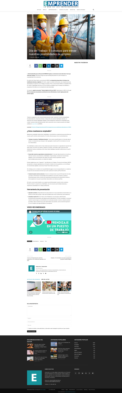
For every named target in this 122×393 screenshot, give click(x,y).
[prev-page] (48, 298)
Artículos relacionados (33, 279)
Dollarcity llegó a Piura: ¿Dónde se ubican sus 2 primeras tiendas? (63, 356)
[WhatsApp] (40, 66)
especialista (34, 123)
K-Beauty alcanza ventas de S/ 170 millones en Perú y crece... (40, 352)
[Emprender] (61, 4)
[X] (44, 66)
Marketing (72, 9)
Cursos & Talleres (63, 9)
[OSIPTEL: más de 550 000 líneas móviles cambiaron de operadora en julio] (64, 286)
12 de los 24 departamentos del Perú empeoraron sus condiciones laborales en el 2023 (51, 127)
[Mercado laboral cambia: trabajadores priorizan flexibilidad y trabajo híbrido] (30, 346)
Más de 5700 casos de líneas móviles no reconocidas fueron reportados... (40, 358)
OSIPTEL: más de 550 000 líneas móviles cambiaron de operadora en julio (64, 293)
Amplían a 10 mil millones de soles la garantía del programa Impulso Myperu (61, 258)
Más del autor (45, 279)
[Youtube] (46, 273)
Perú (46, 241)
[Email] (53, 66)
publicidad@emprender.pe (54, 381)
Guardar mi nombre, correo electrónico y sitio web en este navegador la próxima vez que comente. (49, 328)
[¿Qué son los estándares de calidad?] (54, 344)
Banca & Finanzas (81, 9)
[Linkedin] (49, 66)
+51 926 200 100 (52, 384)
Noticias (39, 9)
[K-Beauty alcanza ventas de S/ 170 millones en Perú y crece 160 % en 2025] (30, 352)
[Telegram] (61, 66)
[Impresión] (57, 66)
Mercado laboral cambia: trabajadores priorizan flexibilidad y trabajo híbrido (40, 345)
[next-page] (50, 298)
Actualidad (36, 12)
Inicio (28, 12)
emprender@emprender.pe (55, 380)
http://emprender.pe (39, 268)
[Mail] (86, 373)
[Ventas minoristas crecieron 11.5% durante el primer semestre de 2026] (49, 286)
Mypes (44, 9)
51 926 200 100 (52, 389)
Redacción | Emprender (34, 57)
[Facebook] (36, 66)
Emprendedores (52, 9)
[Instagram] (39, 273)
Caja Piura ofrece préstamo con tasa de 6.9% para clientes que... (64, 350)
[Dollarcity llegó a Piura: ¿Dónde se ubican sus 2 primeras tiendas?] (54, 356)
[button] (93, 9)
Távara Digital (42, 389)
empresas (42, 241)
